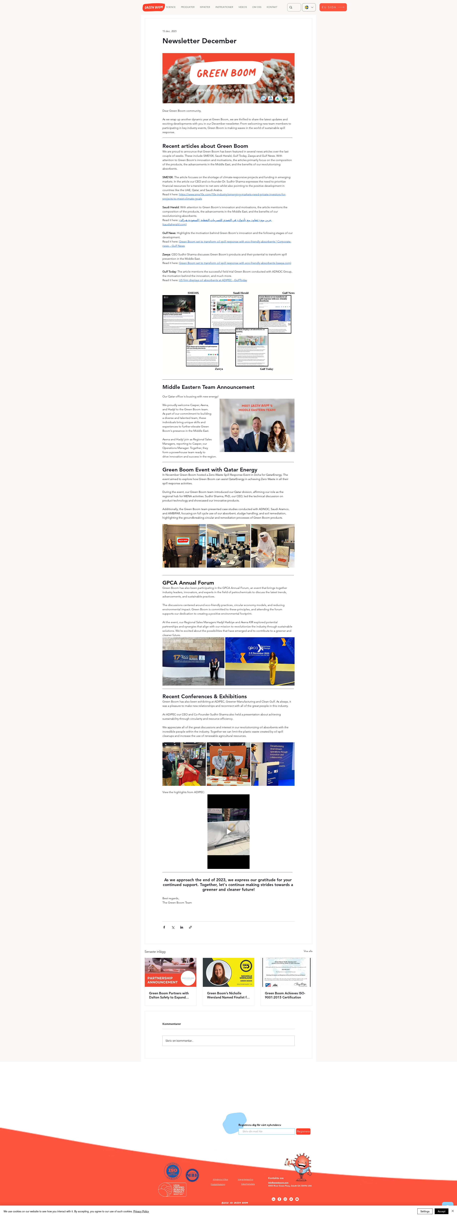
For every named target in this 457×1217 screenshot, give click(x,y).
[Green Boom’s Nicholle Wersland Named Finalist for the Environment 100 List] (228, 972)
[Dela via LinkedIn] (181, 927)
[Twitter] (291, 1199)
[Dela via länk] (190, 927)
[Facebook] (279, 1199)
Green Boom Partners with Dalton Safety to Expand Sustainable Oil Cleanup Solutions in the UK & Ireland (170, 995)
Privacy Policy (141, 1211)
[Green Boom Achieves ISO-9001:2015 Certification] (286, 972)
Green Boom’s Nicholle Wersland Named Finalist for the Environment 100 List (228, 995)
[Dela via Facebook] (164, 927)
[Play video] (228, 831)
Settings (425, 1211)
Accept (441, 1211)
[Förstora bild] (184, 546)
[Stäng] (453, 1211)
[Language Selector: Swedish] (309, 7)
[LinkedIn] (273, 1199)
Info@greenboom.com (278, 1182)
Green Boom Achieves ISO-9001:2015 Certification (285, 995)
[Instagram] (285, 1199)
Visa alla (308, 951)
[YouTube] (297, 1199)
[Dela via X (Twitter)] (173, 927)
